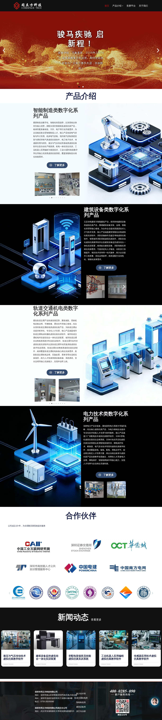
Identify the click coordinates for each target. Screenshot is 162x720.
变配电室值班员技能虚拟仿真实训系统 (80, 657)
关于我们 (143, 6)
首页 (107, 6)
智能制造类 (81, 702)
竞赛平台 (131, 6)
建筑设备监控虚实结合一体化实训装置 (47, 657)
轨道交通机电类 (81, 698)
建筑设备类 (81, 707)
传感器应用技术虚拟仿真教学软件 (145, 657)
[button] (122, 5)
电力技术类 (81, 694)
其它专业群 (81, 711)
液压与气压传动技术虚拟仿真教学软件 (14, 657)
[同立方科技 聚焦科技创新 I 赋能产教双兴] (27, 5)
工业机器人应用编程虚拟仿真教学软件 (112, 657)
